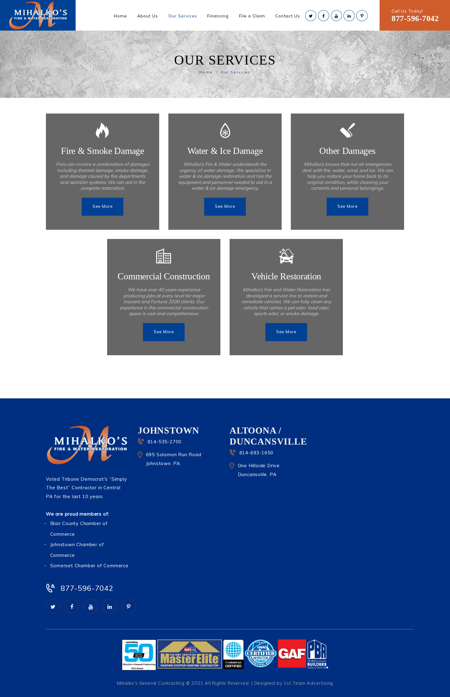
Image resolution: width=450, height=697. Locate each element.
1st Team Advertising (308, 683)
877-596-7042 (415, 18)
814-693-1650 (256, 453)
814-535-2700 (165, 442)
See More (102, 206)
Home (206, 72)
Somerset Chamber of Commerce (89, 565)
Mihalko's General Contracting (151, 683)
